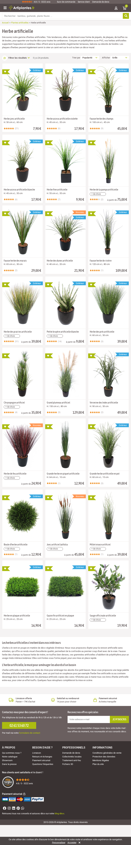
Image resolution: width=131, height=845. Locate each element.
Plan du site (98, 764)
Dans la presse (9, 764)
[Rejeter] (79, 842)
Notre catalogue (9, 756)
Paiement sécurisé (41, 760)
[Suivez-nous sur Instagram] (9, 808)
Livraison (36, 752)
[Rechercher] (126, 16)
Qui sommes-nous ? (11, 752)
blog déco (59, 813)
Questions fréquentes (42, 764)
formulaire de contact (29, 732)
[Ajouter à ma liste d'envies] (6, 71)
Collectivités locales (72, 756)
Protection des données (103, 756)
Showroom (7, 760)
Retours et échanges (42, 756)
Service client (84, 1)
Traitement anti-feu (71, 760)
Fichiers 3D (67, 764)
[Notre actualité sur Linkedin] (13, 808)
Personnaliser (58, 842)
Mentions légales (100, 760)
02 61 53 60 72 (19, 725)
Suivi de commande (66, 1)
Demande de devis (100, 1)
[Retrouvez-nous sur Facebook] (4, 808)
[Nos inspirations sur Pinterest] (18, 808)
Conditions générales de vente (106, 752)
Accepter (72, 842)
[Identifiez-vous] (116, 8)
